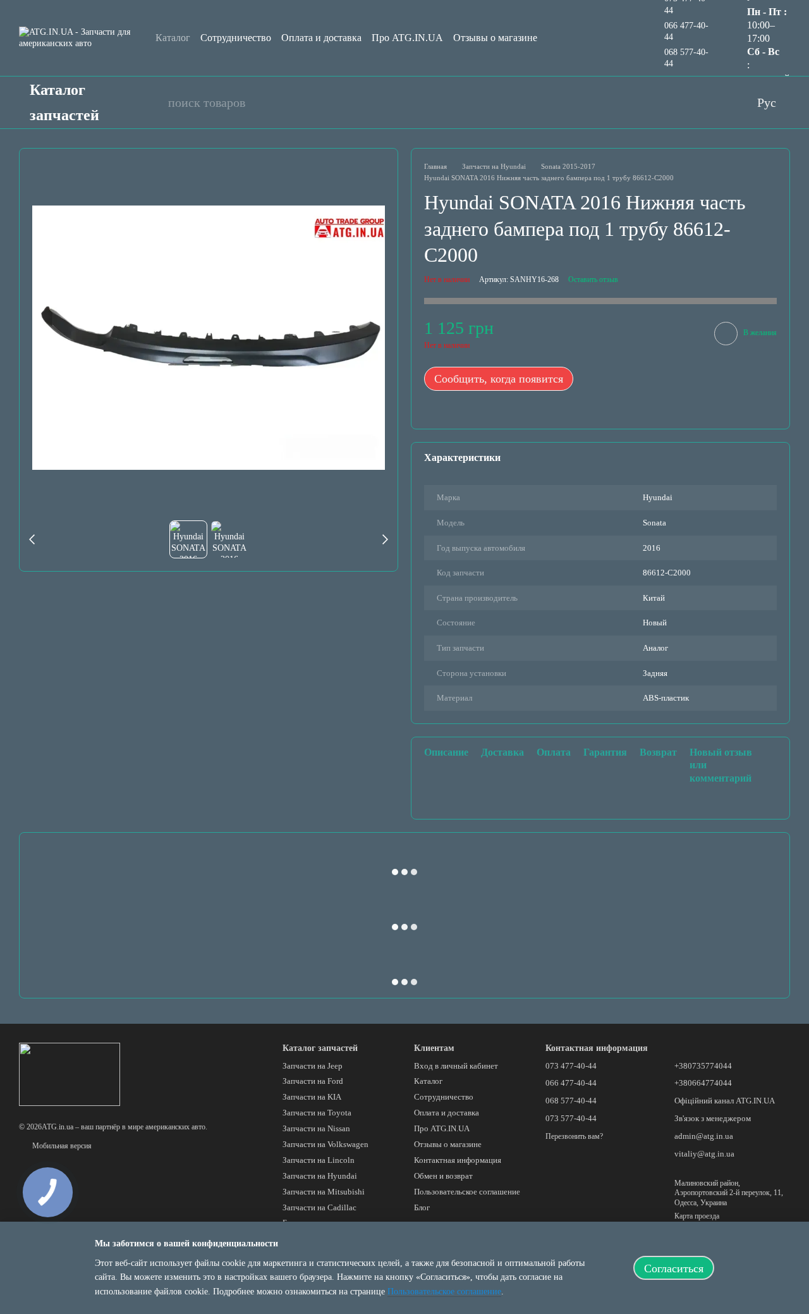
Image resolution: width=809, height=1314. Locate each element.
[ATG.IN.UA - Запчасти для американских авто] (69, 1073)
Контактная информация (457, 1160)
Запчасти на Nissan (316, 1128)
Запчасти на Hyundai (320, 1176)
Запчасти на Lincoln (319, 1160)
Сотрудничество (235, 37)
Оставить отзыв (593, 279)
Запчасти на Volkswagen (325, 1144)
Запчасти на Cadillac (319, 1207)
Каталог (172, 37)
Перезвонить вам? (574, 1136)
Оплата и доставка (321, 37)
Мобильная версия (61, 1145)
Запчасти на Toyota (317, 1112)
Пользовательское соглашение (467, 1191)
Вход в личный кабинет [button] (456, 1066)
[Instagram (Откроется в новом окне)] (691, 102)
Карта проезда (696, 1216)
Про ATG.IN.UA (407, 37)
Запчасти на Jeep (313, 1066)
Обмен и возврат (443, 1176)
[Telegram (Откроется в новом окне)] (717, 102)
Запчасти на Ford (313, 1081)
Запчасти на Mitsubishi (324, 1191)
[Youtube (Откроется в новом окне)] (666, 102)
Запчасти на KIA (312, 1097)
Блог (422, 1207)
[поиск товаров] (151, 102)
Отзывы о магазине (495, 37)
